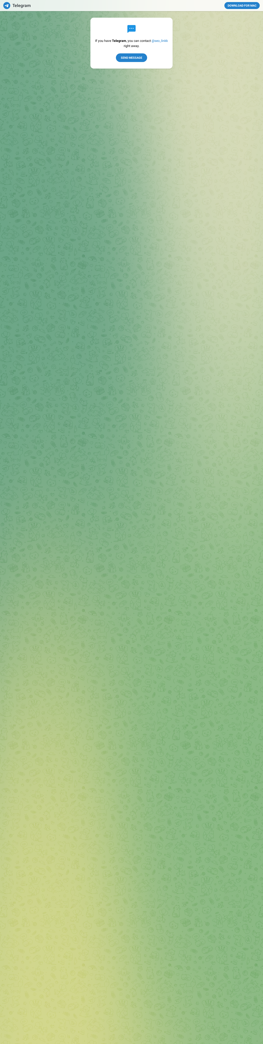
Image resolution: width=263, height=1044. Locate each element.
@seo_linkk (160, 41)
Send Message (131, 57)
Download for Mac (242, 5)
